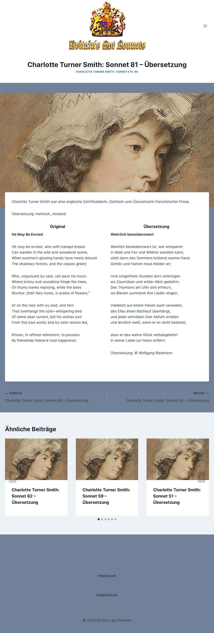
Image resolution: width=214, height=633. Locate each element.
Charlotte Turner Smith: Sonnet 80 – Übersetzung (46, 397)
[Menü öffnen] (205, 26)
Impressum (107, 576)
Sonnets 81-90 (127, 71)
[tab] (99, 519)
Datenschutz (107, 595)
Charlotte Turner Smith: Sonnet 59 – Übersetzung (106, 496)
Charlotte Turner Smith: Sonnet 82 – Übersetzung (167, 397)
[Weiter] (201, 477)
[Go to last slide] (12, 477)
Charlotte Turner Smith (95, 71)
